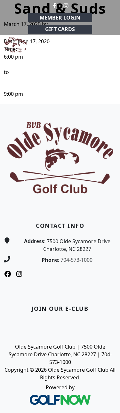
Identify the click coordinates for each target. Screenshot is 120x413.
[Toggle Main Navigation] (107, 44)
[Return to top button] (107, 92)
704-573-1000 (76, 259)
